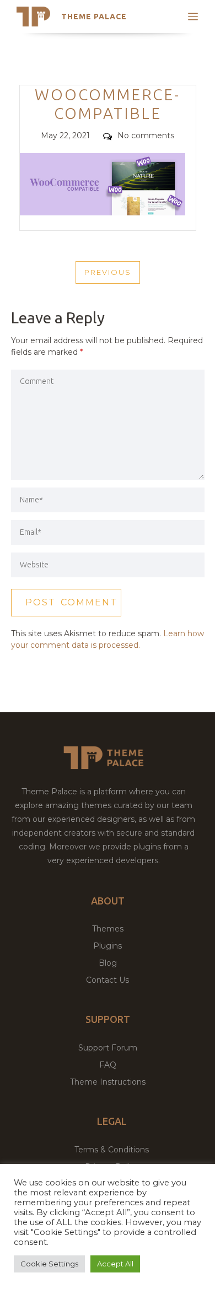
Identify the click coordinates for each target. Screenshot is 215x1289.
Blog (108, 963)
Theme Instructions (108, 1082)
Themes (107, 929)
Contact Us (107, 980)
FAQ (107, 1065)
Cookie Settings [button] (49, 1263)
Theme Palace (94, 16)
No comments (145, 135)
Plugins (107, 946)
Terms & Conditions (111, 1150)
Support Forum (107, 1048)
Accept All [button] (115, 1263)
